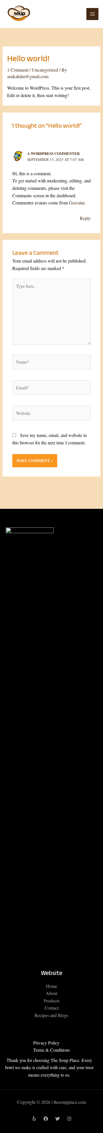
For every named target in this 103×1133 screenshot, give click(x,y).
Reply (85, 218)
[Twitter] (57, 1118)
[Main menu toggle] (92, 14)
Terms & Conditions (51, 1050)
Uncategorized (45, 70)
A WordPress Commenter (53, 153)
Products (52, 1001)
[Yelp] (34, 1118)
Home (51, 986)
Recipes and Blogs (51, 1015)
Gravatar (76, 203)
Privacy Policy (46, 1043)
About (51, 993)
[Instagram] (69, 1118)
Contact (52, 1008)
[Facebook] (45, 1118)
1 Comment (17, 70)
